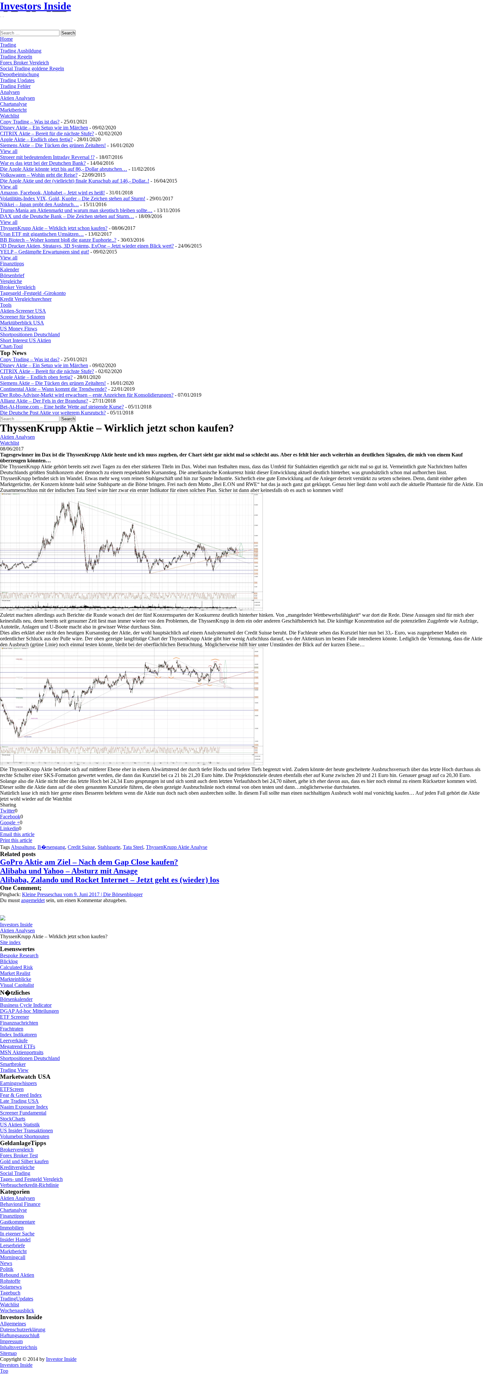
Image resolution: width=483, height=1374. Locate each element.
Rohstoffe (10, 1281)
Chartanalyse (13, 104)
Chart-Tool (11, 346)
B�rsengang (51, 847)
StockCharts (12, 1118)
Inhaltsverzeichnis (18, 1347)
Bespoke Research (19, 955)
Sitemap (8, 1353)
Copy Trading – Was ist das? (29, 121)
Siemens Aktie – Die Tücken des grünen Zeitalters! (53, 145)
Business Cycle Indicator (26, 1005)
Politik (6, 1269)
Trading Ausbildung (20, 51)
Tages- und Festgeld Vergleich (31, 1179)
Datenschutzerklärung (22, 1329)
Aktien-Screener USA (23, 311)
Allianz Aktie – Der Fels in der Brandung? (44, 401)
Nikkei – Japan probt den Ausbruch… (39, 204)
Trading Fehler (15, 86)
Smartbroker (13, 1064)
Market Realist (15, 973)
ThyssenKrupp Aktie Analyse (176, 847)
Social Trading (15, 1173)
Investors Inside (35, 6)
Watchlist (9, 116)
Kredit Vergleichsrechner (26, 299)
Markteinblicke (15, 979)
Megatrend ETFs (17, 1046)
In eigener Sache (17, 1233)
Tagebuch (10, 1293)
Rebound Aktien (17, 1275)
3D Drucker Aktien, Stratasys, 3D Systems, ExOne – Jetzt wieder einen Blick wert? (87, 246)
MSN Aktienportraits (21, 1052)
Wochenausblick (17, 1310)
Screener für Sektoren (22, 317)
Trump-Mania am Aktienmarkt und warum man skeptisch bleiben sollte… (76, 210)
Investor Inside (61, 1359)
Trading (8, 45)
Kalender (9, 269)
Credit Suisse (81, 847)
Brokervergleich (17, 1149)
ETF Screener (14, 1017)
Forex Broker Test (19, 1155)
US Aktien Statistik (20, 1124)
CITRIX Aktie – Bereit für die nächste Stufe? (47, 133)
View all (8, 151)
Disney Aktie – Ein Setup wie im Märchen (44, 127)
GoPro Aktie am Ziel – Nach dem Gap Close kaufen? (89, 862)
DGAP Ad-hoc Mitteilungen (29, 1011)
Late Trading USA (19, 1101)
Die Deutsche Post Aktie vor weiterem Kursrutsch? (53, 412)
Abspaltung (23, 847)
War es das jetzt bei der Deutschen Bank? (43, 163)
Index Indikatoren (18, 1034)
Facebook (10, 816)
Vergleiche (11, 281)
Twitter (7, 810)
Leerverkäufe (14, 1040)
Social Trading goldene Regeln (32, 68)
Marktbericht (13, 110)
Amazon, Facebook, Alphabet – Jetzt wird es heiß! (52, 192)
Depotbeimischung (19, 74)
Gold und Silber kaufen (24, 1161)
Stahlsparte (109, 847)
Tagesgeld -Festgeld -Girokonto (33, 293)
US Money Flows (18, 328)
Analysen (10, 92)
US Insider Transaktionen (26, 1130)
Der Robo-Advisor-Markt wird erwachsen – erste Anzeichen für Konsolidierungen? (86, 395)
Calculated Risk (16, 967)
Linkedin (9, 828)
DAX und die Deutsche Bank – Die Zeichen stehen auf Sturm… (67, 216)
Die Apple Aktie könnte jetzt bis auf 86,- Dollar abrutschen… (63, 169)
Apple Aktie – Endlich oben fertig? (36, 139)
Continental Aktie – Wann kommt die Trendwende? (53, 389)
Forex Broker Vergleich (24, 62)
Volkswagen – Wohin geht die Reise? (39, 175)
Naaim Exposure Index (24, 1107)
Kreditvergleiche (17, 1167)
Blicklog (9, 961)
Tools (6, 305)
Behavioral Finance (20, 1204)
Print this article (16, 840)
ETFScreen (12, 1089)
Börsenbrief (12, 275)
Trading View (14, 1070)
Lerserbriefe (12, 1245)
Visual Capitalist (17, 985)
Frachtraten (11, 1028)
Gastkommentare (17, 1222)
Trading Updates (17, 80)
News (6, 1263)
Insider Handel (15, 1239)
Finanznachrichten (19, 1023)
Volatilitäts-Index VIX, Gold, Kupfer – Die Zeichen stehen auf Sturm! (72, 198)
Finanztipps (12, 263)
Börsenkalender (16, 999)
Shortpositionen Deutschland (30, 334)
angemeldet (33, 900)
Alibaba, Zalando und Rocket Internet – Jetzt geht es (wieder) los (109, 879)
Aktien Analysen (17, 98)
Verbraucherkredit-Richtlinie (29, 1185)
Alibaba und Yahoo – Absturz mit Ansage (69, 871)
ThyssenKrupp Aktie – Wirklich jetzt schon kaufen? (53, 228)
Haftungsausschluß (19, 1335)
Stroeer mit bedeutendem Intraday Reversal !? (47, 157)
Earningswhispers (18, 1083)
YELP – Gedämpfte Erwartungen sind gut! (44, 252)
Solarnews (11, 1287)
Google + (10, 822)
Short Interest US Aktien (25, 340)
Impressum (11, 1341)
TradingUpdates (16, 1298)
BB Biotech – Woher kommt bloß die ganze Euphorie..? (58, 240)
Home (6, 39)
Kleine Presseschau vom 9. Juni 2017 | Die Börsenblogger (82, 894)
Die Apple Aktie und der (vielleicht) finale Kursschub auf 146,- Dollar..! (74, 181)
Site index (10, 942)
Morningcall (12, 1257)
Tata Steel (133, 847)
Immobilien (12, 1227)
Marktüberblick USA (22, 322)
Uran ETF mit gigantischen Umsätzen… (42, 234)
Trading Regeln (16, 56)
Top (4, 1371)
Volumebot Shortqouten (24, 1136)
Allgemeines (13, 1323)
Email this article (17, 834)
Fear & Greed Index (21, 1095)
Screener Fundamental (23, 1113)
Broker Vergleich (17, 287)
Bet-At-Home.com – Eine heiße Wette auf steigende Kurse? (62, 407)
